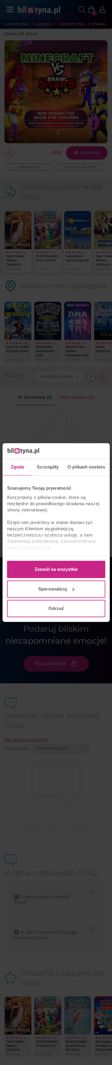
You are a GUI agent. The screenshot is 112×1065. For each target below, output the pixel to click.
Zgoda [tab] (17, 466)
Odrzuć (56, 608)
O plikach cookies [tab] (86, 466)
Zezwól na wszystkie (56, 569)
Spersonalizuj (52, 588)
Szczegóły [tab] (48, 466)
